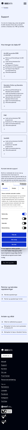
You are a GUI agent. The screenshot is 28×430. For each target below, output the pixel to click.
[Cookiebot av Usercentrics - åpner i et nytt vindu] (20, 184)
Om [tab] (23, 188)
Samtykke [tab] (5, 188)
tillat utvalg (14, 239)
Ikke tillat (14, 244)
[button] (25, 3)
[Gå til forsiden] (6, 3)
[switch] (24, 218)
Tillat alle (14, 234)
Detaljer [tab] (14, 188)
